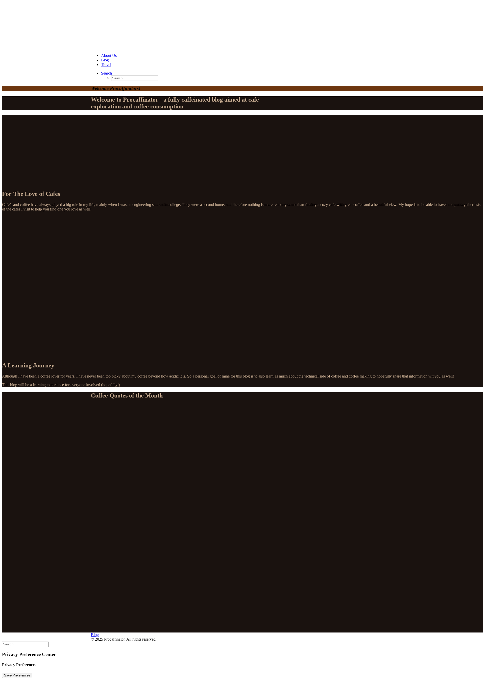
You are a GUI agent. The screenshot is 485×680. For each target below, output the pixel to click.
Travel (106, 64)
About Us (109, 55)
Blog (105, 60)
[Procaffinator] (242, 25)
